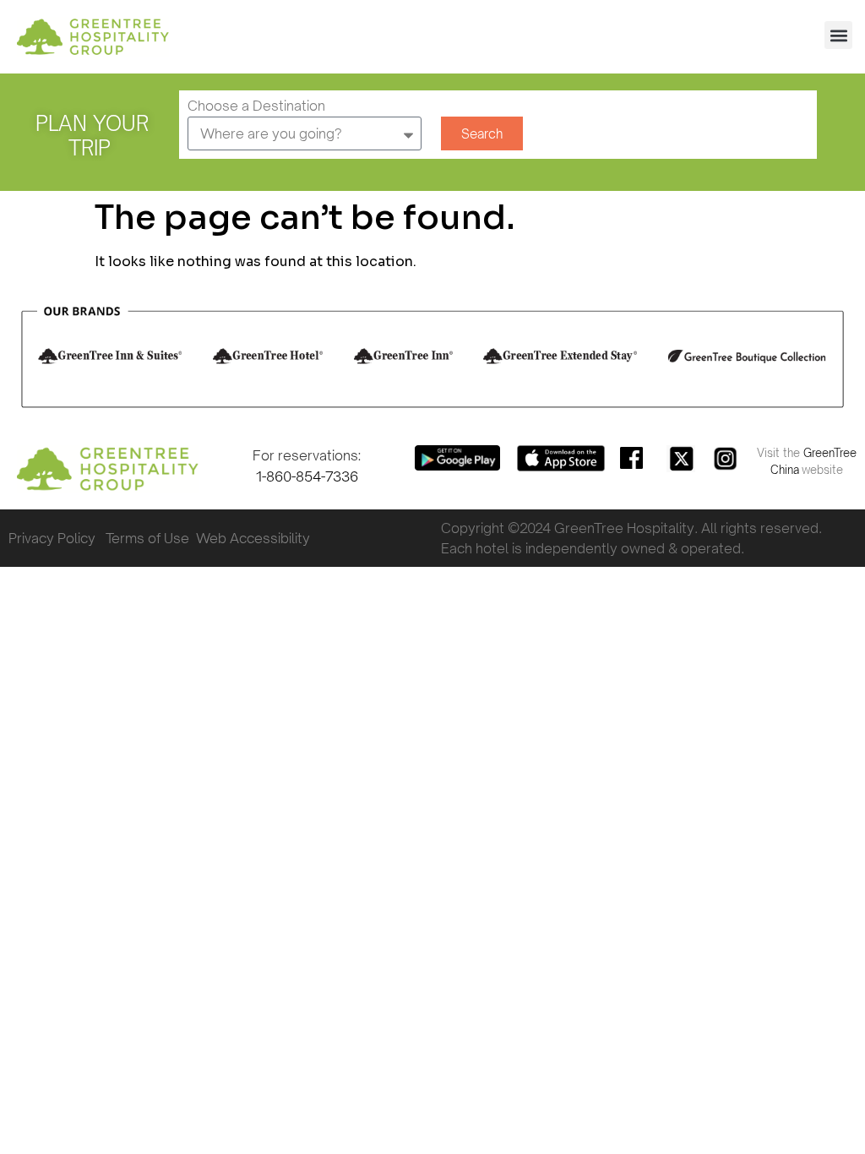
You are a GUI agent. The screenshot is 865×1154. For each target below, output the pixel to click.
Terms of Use (151, 538)
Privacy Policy (51, 538)
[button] (838, 35)
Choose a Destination (256, 106)
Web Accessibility (253, 538)
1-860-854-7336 (307, 476)
